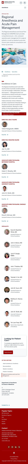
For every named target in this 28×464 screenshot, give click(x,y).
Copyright (4, 461)
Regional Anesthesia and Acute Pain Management (11, 375)
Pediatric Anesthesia (8, 371)
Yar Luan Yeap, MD (16, 322)
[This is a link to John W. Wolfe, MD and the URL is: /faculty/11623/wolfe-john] (7, 315)
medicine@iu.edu (6, 440)
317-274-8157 (5, 438)
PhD (3, 417)
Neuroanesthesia (7, 366)
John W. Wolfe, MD (16, 312)
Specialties (14, 71)
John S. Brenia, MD (16, 243)
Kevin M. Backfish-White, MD (16, 231)
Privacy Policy (14, 458)
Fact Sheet (4, 419)
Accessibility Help (14, 456)
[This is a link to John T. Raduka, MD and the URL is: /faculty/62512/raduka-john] (7, 269)
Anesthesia (5, 7)
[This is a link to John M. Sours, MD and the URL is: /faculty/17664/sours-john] (7, 290)
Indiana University (22, 461)
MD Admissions (5, 413)
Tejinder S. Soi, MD (16, 277)
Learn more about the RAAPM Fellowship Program (11, 113)
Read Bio (4, 134)
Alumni (3, 421)
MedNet (3, 423)
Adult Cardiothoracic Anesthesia (10, 363)
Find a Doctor (8, 352)
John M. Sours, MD (16, 288)
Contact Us (5, 405)
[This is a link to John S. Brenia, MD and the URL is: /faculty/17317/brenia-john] (7, 245)
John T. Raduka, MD (17, 266)
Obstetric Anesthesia (8, 369)
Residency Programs (6, 415)
